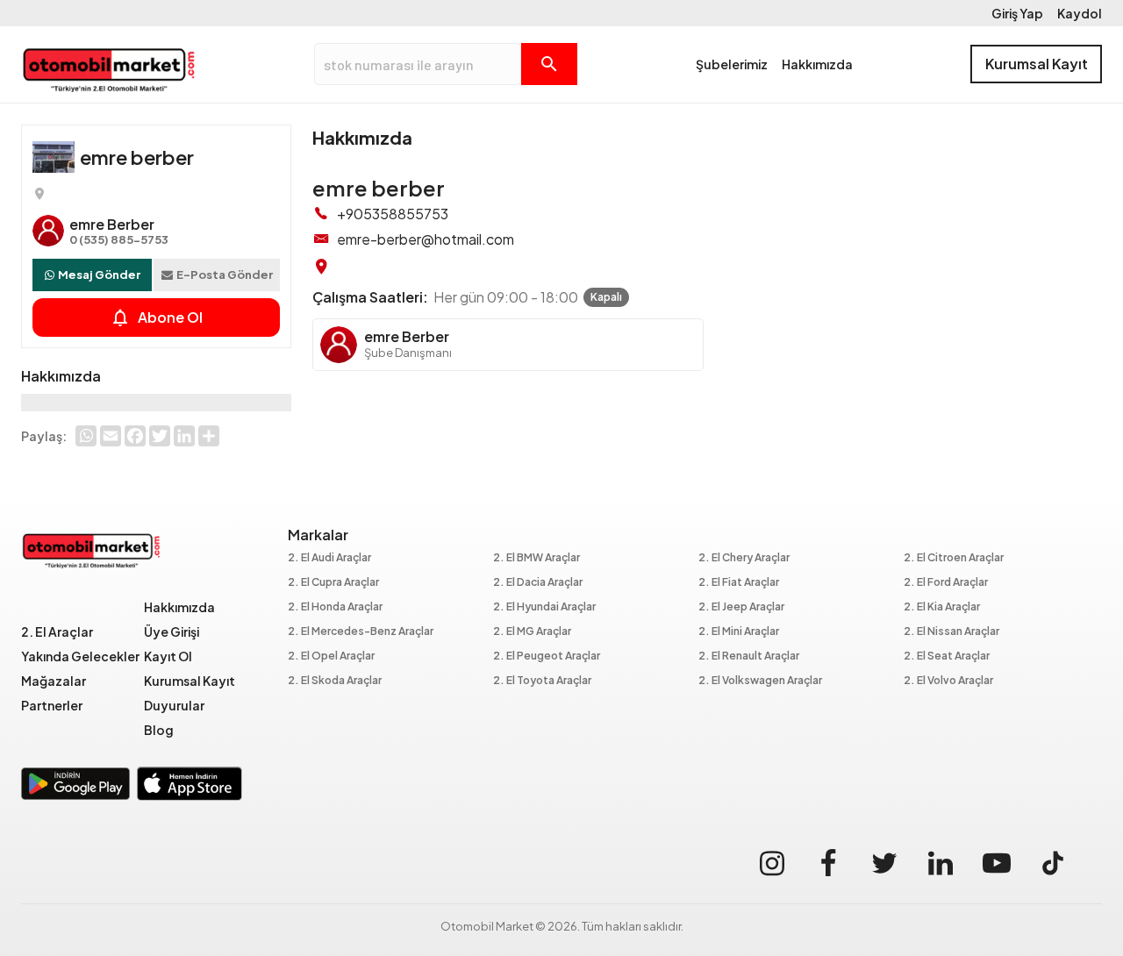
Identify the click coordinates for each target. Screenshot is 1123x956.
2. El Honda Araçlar (335, 607)
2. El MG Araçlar (532, 632)
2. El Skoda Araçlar (335, 681)
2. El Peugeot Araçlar (546, 656)
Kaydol (1079, 13)
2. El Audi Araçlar (329, 558)
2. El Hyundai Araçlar (544, 607)
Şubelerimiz (732, 64)
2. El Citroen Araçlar (954, 558)
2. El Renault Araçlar (748, 656)
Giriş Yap (1017, 13)
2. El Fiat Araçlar (738, 583)
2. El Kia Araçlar (942, 607)
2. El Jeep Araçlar (741, 607)
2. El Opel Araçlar (331, 656)
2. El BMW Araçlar (536, 558)
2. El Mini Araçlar (738, 632)
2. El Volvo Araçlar (948, 681)
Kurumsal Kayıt (1036, 63)
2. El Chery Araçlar (744, 558)
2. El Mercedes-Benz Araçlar (360, 632)
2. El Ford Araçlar (946, 583)
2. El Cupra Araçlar (333, 583)
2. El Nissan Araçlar (951, 632)
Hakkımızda (817, 64)
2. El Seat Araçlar (947, 656)
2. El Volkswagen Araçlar (760, 681)
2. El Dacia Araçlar (538, 583)
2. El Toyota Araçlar (542, 681)
